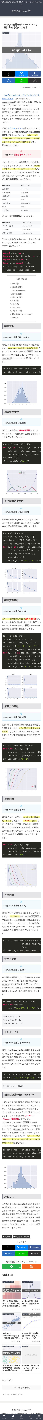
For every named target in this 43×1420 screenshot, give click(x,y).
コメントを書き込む (21, 1388)
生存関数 (15, 301)
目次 (18, 279)
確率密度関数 (17, 287)
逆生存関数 (16, 307)
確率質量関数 (17, 294)
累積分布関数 (17, 297)
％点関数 (15, 304)
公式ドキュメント (15, 128)
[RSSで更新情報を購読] (31, 1266)
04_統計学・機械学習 (22, 1237)
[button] (34, 80)
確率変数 (15, 284)
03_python (8, 1237)
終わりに (15, 318)
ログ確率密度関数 (19, 290)
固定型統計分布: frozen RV (22, 314)
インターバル (17, 311)
